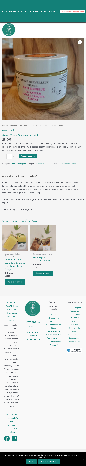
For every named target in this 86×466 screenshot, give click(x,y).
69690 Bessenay (32, 339)
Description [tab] (7, 176)
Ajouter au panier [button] (15, 282)
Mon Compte (74, 341)
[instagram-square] (15, 438)
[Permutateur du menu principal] (81, 30)
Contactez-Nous (53, 331)
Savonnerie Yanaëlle (43, 164)
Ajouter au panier (28, 156)
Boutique (13, 125)
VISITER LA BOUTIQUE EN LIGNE (72, 11)
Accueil (5, 125)
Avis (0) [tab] (33, 176)
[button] (80, 42)
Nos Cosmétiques (26, 125)
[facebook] (7, 438)
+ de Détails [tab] (21, 176)
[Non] (83, 459)
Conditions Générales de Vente (74, 327)
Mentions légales (74, 308)
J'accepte (31, 461)
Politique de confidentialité (49, 461)
